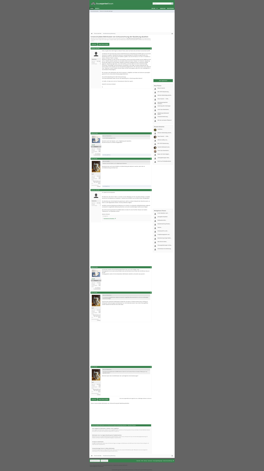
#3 (150, 158)
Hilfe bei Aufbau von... (163, 140)
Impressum (150, 460)
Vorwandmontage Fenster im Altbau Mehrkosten (103, 448)
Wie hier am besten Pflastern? (165, 120)
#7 (150, 366)
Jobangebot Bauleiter (163, 216)
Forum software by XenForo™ (101, 465)
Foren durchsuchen (95, 11)
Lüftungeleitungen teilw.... (164, 157)
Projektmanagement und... (164, 234)
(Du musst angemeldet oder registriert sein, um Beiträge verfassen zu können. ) (136, 398)
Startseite (138, 460)
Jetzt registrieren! (163, 80)
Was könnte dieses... (162, 241)
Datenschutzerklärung (167, 460)
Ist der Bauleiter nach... (163, 213)
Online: (154, 8)
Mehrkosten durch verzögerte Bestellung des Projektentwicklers (107, 435)
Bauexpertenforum (95, 460)
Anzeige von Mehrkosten (98, 441)
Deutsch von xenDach (120, 465)
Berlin (99, 183)
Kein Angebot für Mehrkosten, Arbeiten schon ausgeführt (105, 428)
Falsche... (160, 227)
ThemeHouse (100, 466)
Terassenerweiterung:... (163, 116)
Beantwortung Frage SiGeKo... (165, 238)
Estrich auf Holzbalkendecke (164, 161)
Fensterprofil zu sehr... (163, 231)
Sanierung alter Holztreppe (164, 106)
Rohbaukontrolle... (162, 220)
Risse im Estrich (161, 88)
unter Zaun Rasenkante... (163, 109)
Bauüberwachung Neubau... (164, 223)
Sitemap (145, 460)
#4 (150, 190)
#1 (150, 48)
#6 (150, 292)
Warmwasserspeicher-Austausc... (163, 103)
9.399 (99, 177)
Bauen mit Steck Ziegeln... (164, 154)
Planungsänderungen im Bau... (165, 245)
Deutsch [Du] (104, 460)
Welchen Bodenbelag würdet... (165, 95)
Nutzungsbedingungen (157, 460)
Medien (97, 8)
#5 (150, 267)
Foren (91, 8)
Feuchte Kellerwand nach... (164, 147)
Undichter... (160, 129)
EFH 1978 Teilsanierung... (163, 91)
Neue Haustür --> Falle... (163, 98)
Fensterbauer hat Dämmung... (165, 248)
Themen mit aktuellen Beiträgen (106, 11)
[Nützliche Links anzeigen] (172, 33)
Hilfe (142, 460)
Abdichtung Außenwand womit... (163, 113)
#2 (150, 133)
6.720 (99, 150)
